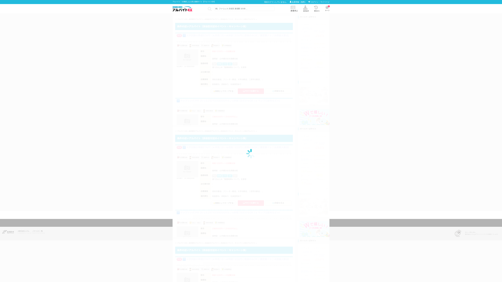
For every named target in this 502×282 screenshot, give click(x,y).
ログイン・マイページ (320, 2)
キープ (327, 8)
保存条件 (306, 11)
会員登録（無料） (299, 2)
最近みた (317, 11)
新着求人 (294, 11)
